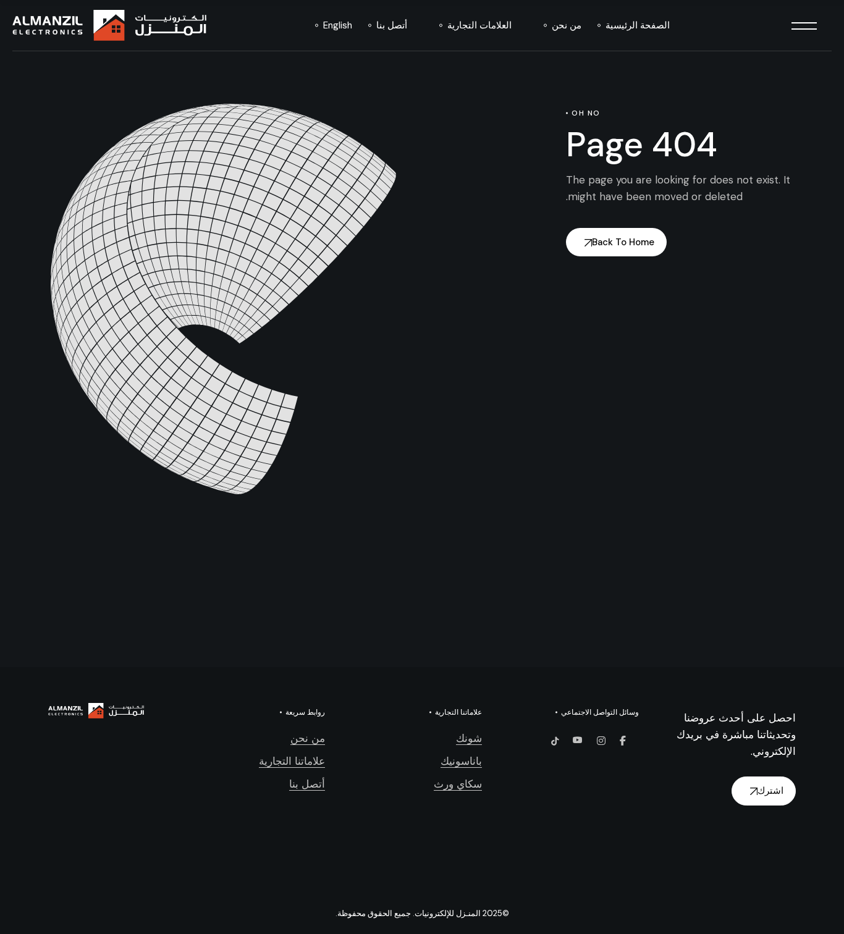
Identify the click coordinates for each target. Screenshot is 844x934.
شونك (469, 738)
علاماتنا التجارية (292, 761)
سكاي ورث (458, 784)
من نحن (307, 738)
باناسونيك (461, 761)
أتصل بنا (307, 784)
